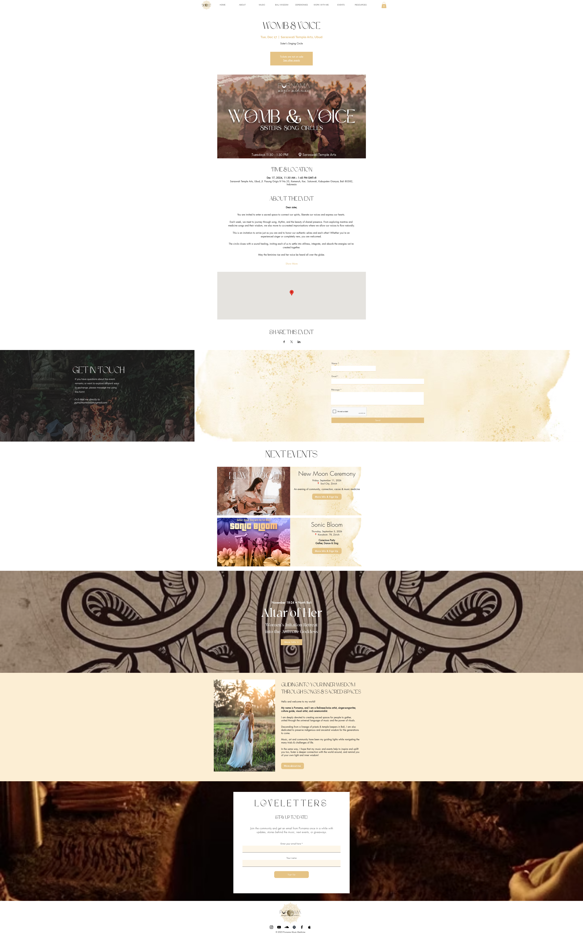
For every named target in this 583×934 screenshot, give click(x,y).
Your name (291, 858)
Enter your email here (291, 844)
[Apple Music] (309, 927)
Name (334, 363)
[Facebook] (302, 927)
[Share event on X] (291, 342)
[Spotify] (294, 927)
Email (334, 376)
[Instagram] (271, 927)
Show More (292, 263)
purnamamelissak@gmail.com (90, 402)
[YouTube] (279, 927)
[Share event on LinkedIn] (299, 342)
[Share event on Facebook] (284, 342)
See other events (291, 60)
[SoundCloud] (286, 927)
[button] (384, 5)
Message (335, 390)
